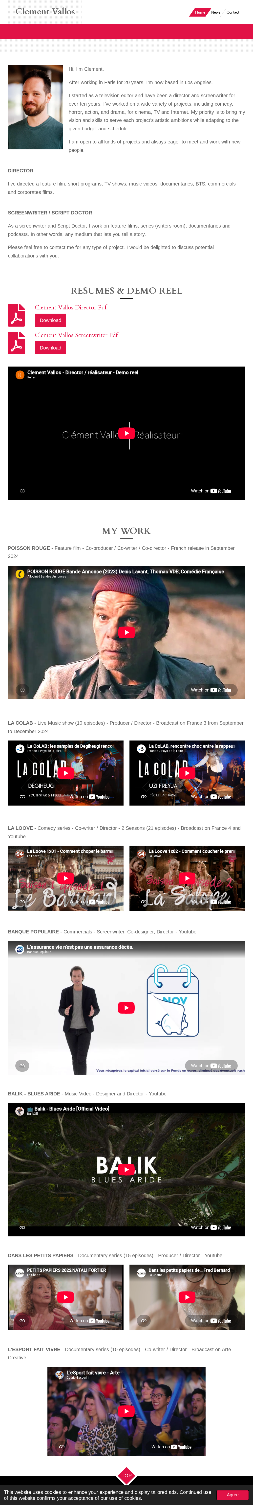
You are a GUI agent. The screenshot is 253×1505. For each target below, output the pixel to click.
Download (50, 320)
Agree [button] (233, 1494)
